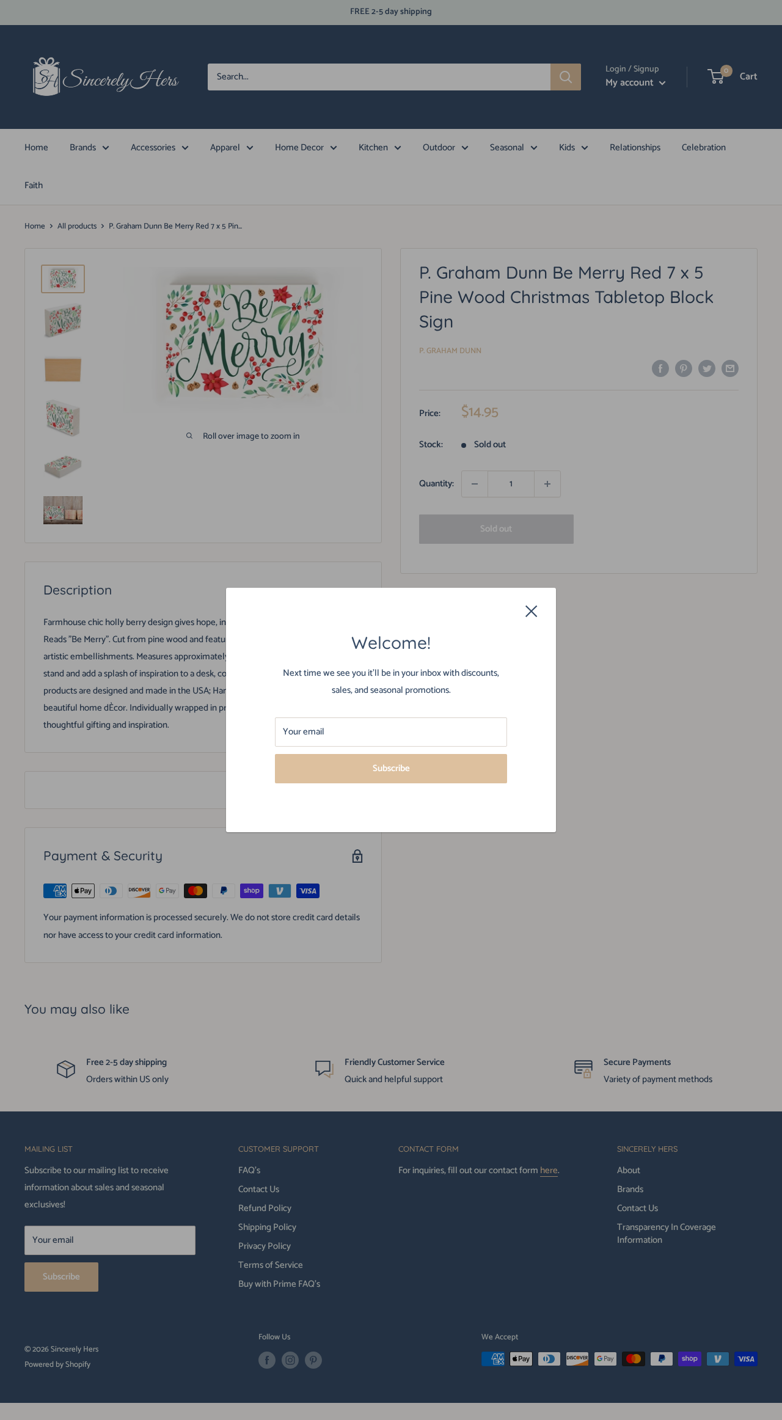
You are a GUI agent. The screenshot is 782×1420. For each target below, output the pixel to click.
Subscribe (391, 768)
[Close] (531, 611)
